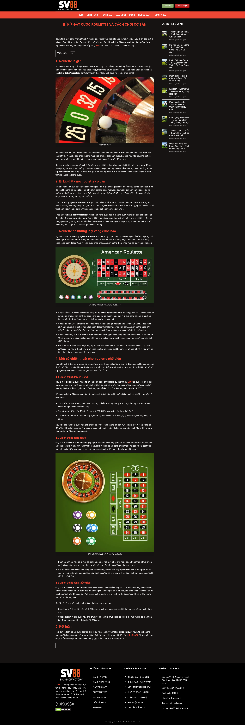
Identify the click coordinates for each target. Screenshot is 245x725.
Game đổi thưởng (125, 15)
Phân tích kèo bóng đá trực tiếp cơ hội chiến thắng (178, 78)
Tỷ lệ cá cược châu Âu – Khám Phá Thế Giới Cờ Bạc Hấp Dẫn (179, 133)
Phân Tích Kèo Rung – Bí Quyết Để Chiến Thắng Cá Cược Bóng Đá (179, 64)
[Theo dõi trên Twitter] (67, 704)
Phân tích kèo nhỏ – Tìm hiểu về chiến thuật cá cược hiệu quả (178, 106)
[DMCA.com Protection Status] (63, 709)
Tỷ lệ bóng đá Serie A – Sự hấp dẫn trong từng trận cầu (178, 34)
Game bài (108, 15)
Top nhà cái (160, 15)
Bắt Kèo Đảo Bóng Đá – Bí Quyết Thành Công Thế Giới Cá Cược (179, 49)
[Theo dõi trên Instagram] (62, 704)
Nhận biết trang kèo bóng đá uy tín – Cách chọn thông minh (179, 146)
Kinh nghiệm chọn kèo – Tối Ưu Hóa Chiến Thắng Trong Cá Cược (179, 120)
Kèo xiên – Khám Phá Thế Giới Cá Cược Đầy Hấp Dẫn (179, 91)
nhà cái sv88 (132, 635)
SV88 (80, 15)
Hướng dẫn (144, 15)
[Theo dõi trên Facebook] (58, 704)
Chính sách (93, 15)
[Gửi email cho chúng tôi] (72, 704)
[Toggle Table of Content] (71, 53)
